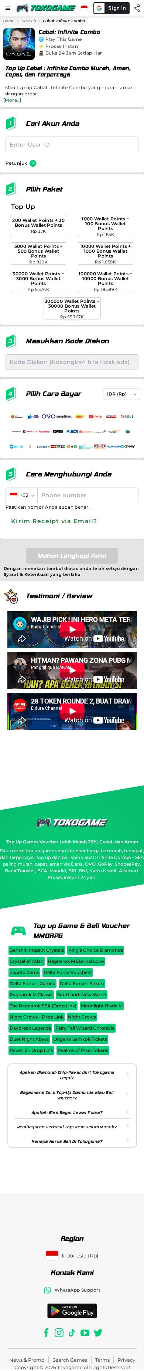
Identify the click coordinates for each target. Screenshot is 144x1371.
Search (28, 21)
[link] (8, 21)
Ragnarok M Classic (31, 994)
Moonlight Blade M (102, 1005)
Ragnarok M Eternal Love (76, 961)
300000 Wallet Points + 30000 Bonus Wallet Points (72, 308)
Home (8, 21)
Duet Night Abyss (29, 1039)
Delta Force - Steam (82, 983)
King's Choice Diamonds (95, 950)
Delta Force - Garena (32, 983)
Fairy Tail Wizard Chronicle (84, 1028)
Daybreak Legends (30, 1028)
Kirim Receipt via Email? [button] (54, 521)
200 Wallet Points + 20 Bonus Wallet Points (38, 225)
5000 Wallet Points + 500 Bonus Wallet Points (38, 254)
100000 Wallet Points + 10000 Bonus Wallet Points (106, 281)
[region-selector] (84, 8)
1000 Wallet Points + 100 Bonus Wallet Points (105, 226)
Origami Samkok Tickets (80, 1039)
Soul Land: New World (81, 994)
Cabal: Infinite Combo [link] (64, 21)
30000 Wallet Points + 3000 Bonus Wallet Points (38, 281)
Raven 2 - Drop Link (31, 1050)
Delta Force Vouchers (68, 972)
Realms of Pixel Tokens (83, 1050)
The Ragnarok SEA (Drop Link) (43, 1005)
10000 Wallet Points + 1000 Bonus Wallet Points (105, 254)
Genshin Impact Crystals (37, 950)
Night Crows (82, 1017)
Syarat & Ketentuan (26, 574)
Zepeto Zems (24, 972)
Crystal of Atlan (27, 961)
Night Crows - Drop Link (37, 1017)
